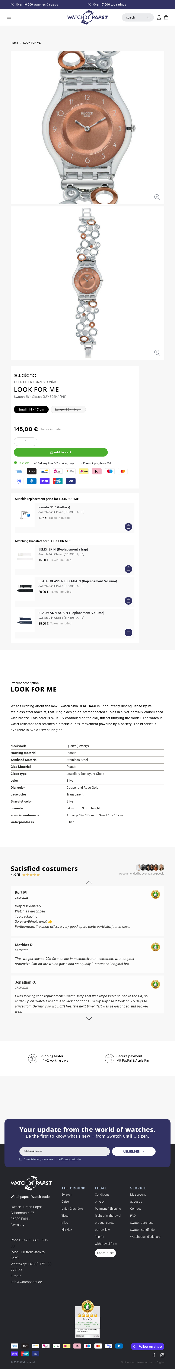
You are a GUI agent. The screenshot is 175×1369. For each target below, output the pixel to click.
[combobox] (138, 17)
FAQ (133, 1215)
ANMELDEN (131, 1151)
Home (14, 42)
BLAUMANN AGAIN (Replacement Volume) (71, 613)
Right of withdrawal (108, 1215)
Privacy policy (69, 1159)
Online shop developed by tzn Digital (142, 1362)
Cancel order (105, 1253)
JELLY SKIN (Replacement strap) (63, 549)
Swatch (66, 1194)
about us (136, 1201)
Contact (135, 1208)
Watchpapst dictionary (145, 1236)
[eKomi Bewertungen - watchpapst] (87, 1319)
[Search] (149, 17)
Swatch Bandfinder (143, 1229)
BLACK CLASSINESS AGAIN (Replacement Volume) (77, 581)
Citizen (65, 1201)
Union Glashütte (72, 1208)
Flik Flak (66, 1229)
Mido (64, 1222)
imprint (99, 1236)
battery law (102, 1229)
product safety (104, 1222)
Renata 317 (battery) (54, 507)
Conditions (102, 1194)
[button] (166, 17)
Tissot (65, 1215)
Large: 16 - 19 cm (70, 410)
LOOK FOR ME (32, 42)
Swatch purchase (141, 1222)
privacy (100, 1201)
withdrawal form (106, 1243)
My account (138, 1194)
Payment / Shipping (108, 1208)
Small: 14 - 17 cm (31, 409)
